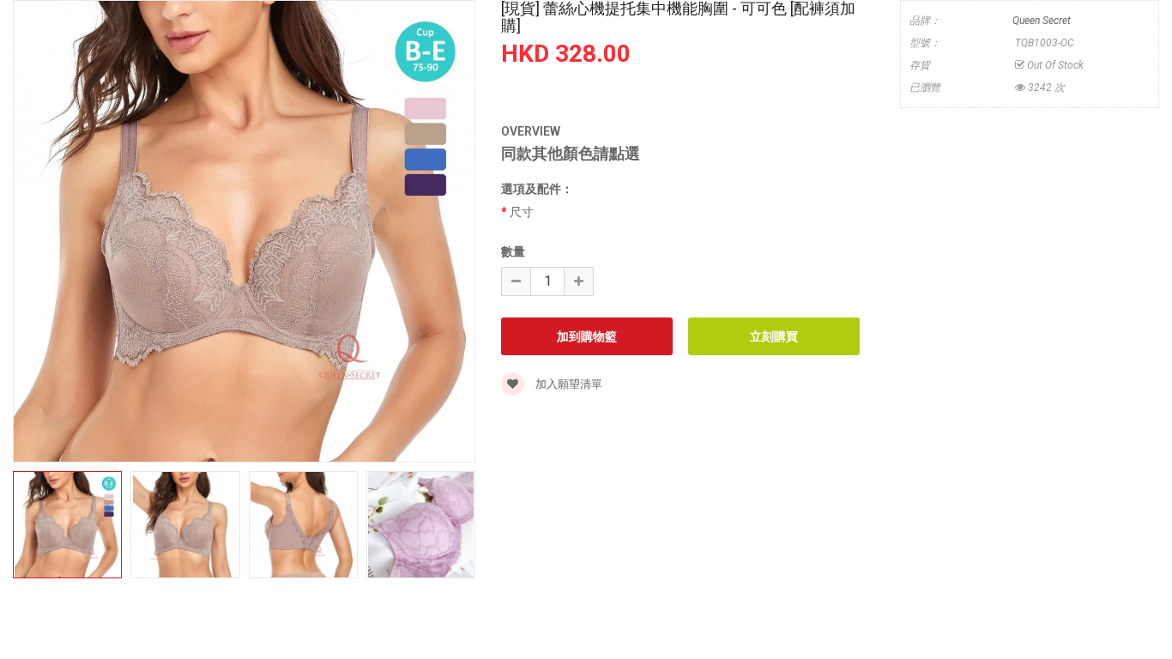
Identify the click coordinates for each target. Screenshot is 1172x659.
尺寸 (522, 212)
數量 (513, 251)
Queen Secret (1041, 21)
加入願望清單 (567, 384)
